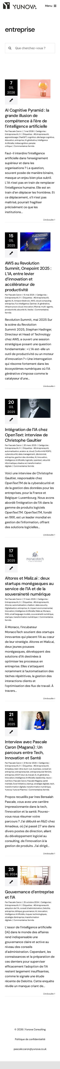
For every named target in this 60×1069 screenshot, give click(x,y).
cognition (32, 137)
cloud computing (43, 300)
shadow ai (22, 463)
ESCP (17, 775)
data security (41, 605)
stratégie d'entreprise (14, 917)
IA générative (31, 140)
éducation (9, 140)
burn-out (28, 769)
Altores (8, 605)
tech (52, 783)
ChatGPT (23, 137)
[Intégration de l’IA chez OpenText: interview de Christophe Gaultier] (35, 408)
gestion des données (24, 457)
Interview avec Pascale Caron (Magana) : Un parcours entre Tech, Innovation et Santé (26, 750)
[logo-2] (19, 4)
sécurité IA (22, 309)
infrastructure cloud (14, 306)
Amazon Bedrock (22, 300)
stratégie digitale (41, 783)
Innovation (28, 306)
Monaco (46, 611)
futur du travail (27, 775)
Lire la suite (48, 219)
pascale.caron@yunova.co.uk (30, 1049)
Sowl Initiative (19, 783)
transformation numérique (26, 617)
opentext (38, 460)
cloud (31, 451)
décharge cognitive (45, 137)
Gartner (33, 303)
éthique (18, 911)
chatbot (31, 605)
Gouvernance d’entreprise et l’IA (29, 894)
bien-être (18, 769)
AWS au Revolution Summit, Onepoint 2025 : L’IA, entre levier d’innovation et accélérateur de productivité (28, 276)
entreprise (19, 140)
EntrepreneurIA (12, 134)
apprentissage (11, 137)
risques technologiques (36, 914)
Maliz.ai (39, 611)
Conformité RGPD (43, 451)
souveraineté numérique (42, 614)
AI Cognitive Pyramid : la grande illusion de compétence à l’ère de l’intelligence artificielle (27, 118)
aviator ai (24, 451)
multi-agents (47, 306)
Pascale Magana (34, 781)
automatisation (12, 451)
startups (9, 617)
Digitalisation (11, 608)
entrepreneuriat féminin (40, 771)
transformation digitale (15, 786)
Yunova (8, 789)
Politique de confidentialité (30, 1039)
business (37, 769)
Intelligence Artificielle (15, 460)
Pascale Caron (15, 131)
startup (29, 783)
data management (26, 454)
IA (36, 457)
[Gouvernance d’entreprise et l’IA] (35, 875)
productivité (10, 309)
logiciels (29, 460)
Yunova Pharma (19, 789)
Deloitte (46, 908)
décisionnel (41, 454)
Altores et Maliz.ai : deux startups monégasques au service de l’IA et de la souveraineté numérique (29, 586)
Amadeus (9, 769)
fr (20, 134)
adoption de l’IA (12, 908)
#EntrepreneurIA (41, 134)
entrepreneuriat (22, 771)
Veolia (30, 309)
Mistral (37, 306)
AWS (33, 300)
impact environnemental (41, 608)
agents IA (9, 300)
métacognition (21, 143)
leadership (40, 777)
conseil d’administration (31, 908)
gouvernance (28, 911)
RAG (7, 614)
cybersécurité (11, 454)
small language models (20, 614)
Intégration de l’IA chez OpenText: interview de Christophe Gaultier (26, 435)
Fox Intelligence (22, 303)
